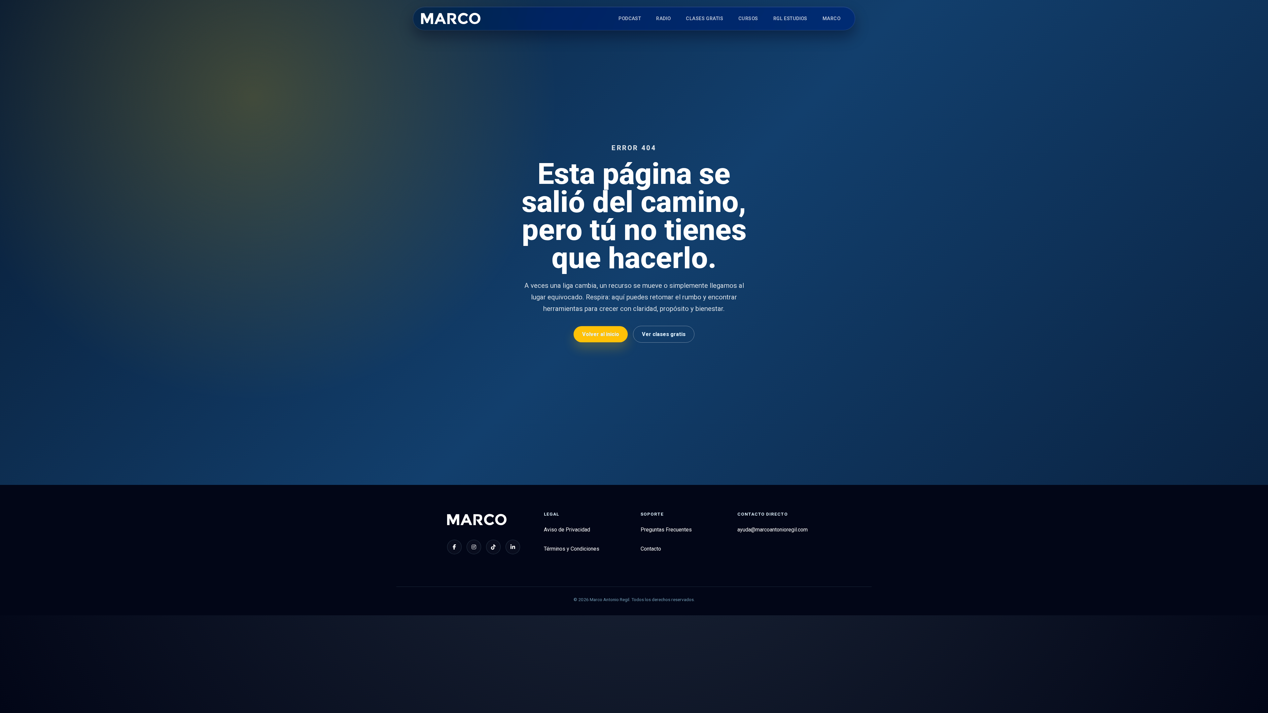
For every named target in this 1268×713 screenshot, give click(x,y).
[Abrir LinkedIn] (513, 547)
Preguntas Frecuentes (666, 529)
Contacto (651, 549)
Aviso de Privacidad (567, 529)
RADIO (663, 18)
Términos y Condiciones (571, 549)
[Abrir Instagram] (474, 547)
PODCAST (629, 18)
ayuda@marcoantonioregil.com (772, 529)
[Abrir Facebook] (454, 547)
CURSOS (748, 18)
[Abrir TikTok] (493, 547)
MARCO (831, 18)
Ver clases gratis (664, 334)
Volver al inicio (600, 334)
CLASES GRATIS (704, 18)
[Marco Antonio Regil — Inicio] (450, 18)
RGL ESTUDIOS (790, 18)
